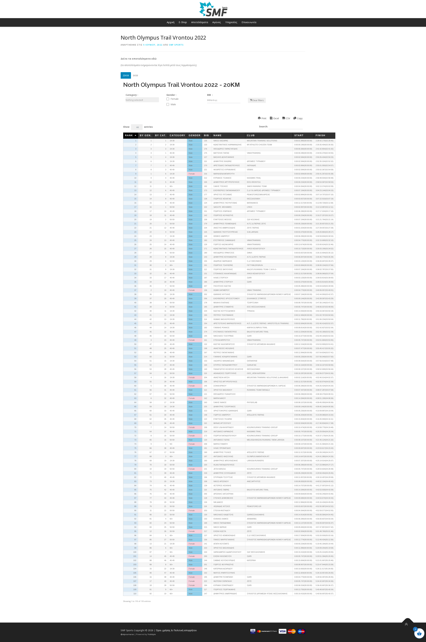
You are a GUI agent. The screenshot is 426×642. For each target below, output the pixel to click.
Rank (129, 135)
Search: (264, 126)
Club (251, 135)
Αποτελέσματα (199, 22)
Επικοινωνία (249, 22)
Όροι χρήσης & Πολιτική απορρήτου (176, 630)
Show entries (138, 127)
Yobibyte (152, 634)
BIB (207, 135)
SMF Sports (176, 44)
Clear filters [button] (258, 100)
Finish (320, 135)
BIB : (210, 94)
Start (299, 135)
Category (177, 135)
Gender (195, 135)
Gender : (171, 94)
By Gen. (146, 135)
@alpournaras (127, 634)
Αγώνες (216, 22)
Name (217, 135)
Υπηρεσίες (231, 22)
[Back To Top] (408, 622)
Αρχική (170, 22)
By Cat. (160, 135)
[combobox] (142, 99)
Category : (132, 94)
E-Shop (183, 22)
